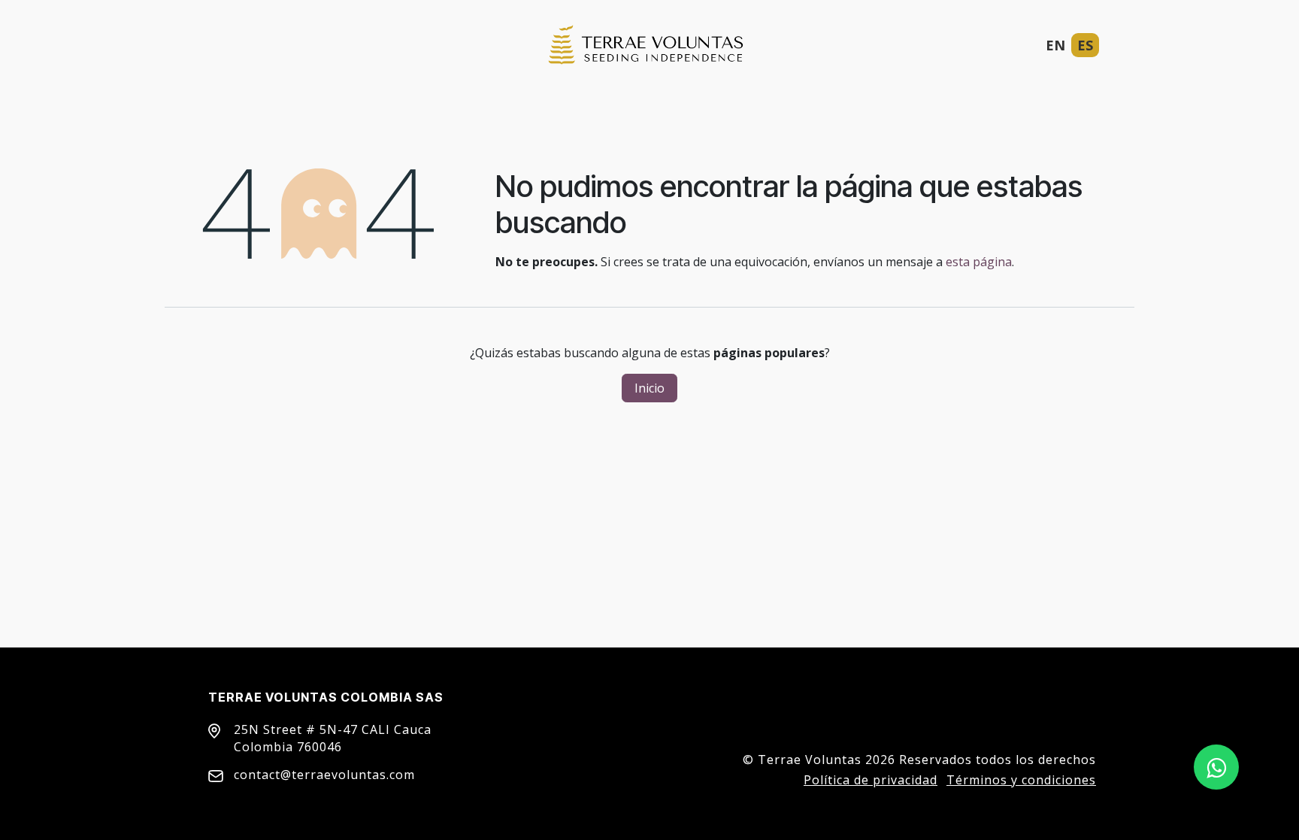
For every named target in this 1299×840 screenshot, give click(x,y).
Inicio (649, 388)
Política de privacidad (870, 780)
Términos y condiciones (1021, 780)
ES (1085, 45)
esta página (979, 261)
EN (1055, 45)
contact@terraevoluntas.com (324, 774)
